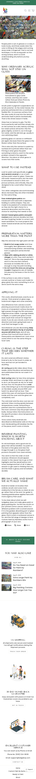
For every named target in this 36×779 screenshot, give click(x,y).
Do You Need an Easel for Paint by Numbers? (23, 568)
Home (10, 18)
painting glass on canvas (11, 139)
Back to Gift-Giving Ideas (19, 540)
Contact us (18, 762)
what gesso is (25, 157)
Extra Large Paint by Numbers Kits (22, 578)
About (18, 777)
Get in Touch (18, 705)
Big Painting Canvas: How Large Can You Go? (23, 590)
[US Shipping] (18, 620)
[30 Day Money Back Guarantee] (18, 672)
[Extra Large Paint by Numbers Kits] (6, 578)
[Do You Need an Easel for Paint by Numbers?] (6, 565)
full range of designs (19, 517)
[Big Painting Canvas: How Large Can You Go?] (6, 587)
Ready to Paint (18, 774)
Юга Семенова (10, 102)
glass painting (7, 504)
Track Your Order (18, 651)
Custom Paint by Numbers (12, 519)
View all (18, 557)
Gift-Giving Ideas (20, 18)
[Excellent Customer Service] (18, 726)
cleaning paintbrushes (10, 494)
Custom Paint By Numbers (18, 771)
